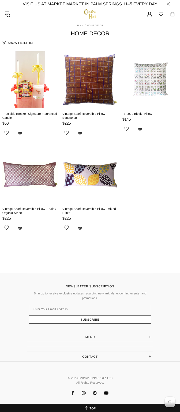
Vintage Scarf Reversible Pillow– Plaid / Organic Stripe (29, 211)
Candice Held (90, 14)
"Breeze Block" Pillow (137, 113)
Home (80, 25)
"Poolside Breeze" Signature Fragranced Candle (29, 115)
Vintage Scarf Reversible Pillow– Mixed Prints (89, 211)
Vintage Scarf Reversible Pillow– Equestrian (84, 115)
